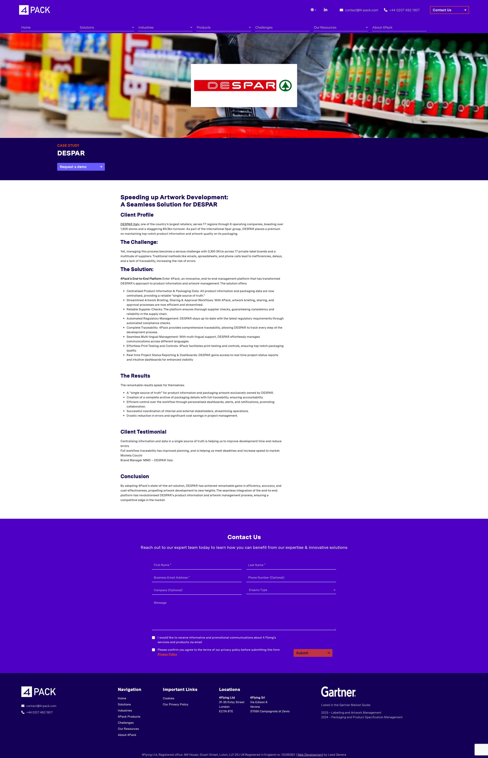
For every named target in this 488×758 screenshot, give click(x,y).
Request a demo (73, 167)
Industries (146, 27)
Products (204, 27)
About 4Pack (382, 27)
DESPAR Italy (129, 224)
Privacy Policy (167, 654)
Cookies (168, 698)
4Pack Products (129, 716)
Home (25, 27)
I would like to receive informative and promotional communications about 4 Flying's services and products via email (217, 640)
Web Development (310, 754)
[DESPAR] (38, 691)
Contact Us (442, 10)
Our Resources (325, 27)
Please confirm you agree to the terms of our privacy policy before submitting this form (219, 652)
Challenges (264, 27)
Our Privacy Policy (175, 704)
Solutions (87, 27)
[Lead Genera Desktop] (34, 9)
